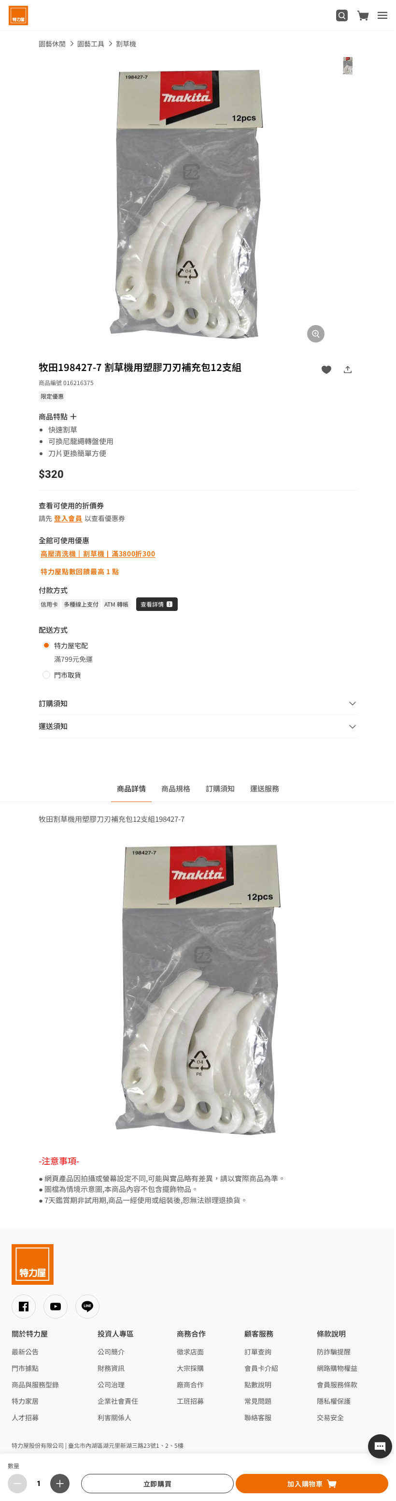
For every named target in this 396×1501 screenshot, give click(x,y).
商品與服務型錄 (35, 1384)
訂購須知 (220, 788)
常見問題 (257, 1401)
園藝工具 (90, 43)
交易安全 (330, 1417)
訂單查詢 (257, 1351)
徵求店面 (190, 1351)
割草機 (126, 43)
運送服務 (264, 788)
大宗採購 (190, 1368)
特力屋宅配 (71, 645)
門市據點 (25, 1368)
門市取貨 (67, 675)
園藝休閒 (52, 43)
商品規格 (175, 788)
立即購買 (157, 1483)
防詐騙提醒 (334, 1351)
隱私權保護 (334, 1401)
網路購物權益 (337, 1368)
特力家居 (25, 1401)
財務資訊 (111, 1368)
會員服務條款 (337, 1384)
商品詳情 (131, 788)
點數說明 (257, 1384)
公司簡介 (111, 1351)
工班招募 (190, 1401)
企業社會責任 (118, 1401)
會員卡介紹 (261, 1368)
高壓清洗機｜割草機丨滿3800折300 (98, 553)
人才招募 (25, 1417)
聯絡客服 (257, 1417)
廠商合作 (190, 1384)
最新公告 (25, 1351)
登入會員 (68, 518)
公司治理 (111, 1384)
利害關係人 (114, 1417)
